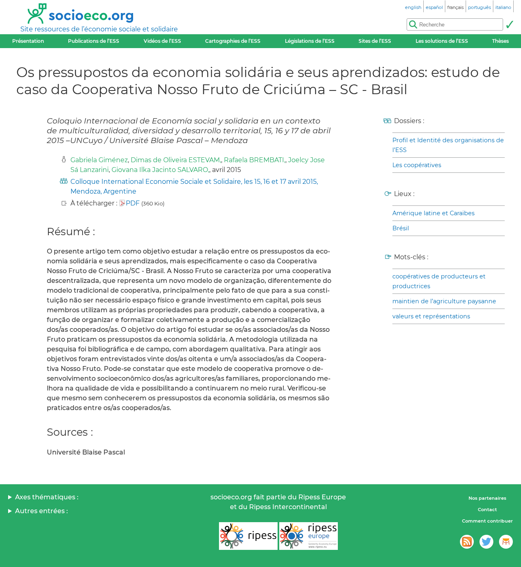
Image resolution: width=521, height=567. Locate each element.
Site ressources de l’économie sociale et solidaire (99, 29)
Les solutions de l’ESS (442, 41)
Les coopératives (416, 165)
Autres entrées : (41, 511)
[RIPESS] (248, 536)
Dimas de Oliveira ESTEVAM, (176, 160)
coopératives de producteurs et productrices (439, 281)
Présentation (28, 41)
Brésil (400, 228)
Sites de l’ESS (375, 41)
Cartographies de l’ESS (232, 41)
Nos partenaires (487, 498)
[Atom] (467, 542)
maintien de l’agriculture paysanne (444, 301)
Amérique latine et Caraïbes (433, 213)
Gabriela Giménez (99, 160)
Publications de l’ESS (93, 41)
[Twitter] (486, 542)
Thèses (500, 41)
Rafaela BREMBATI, (254, 160)
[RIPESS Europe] (308, 536)
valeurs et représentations (431, 316)
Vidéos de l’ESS (162, 41)
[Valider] (510, 24)
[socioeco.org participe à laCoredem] (506, 542)
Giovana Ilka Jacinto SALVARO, (160, 170)
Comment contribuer (487, 521)
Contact (487, 509)
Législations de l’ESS (310, 41)
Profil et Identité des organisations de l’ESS (448, 145)
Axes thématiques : (47, 497)
